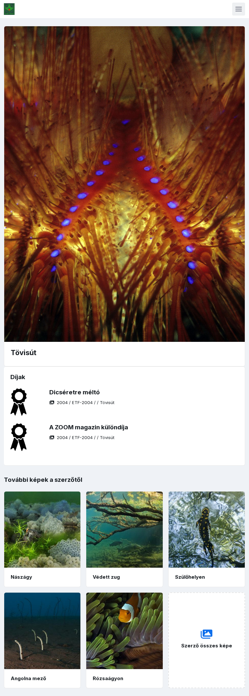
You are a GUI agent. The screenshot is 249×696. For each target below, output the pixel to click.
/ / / (85, 402)
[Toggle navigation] (238, 9)
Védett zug (106, 577)
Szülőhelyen (190, 577)
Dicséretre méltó (74, 392)
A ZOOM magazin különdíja (88, 427)
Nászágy (21, 577)
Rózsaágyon (108, 678)
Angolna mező (28, 678)
